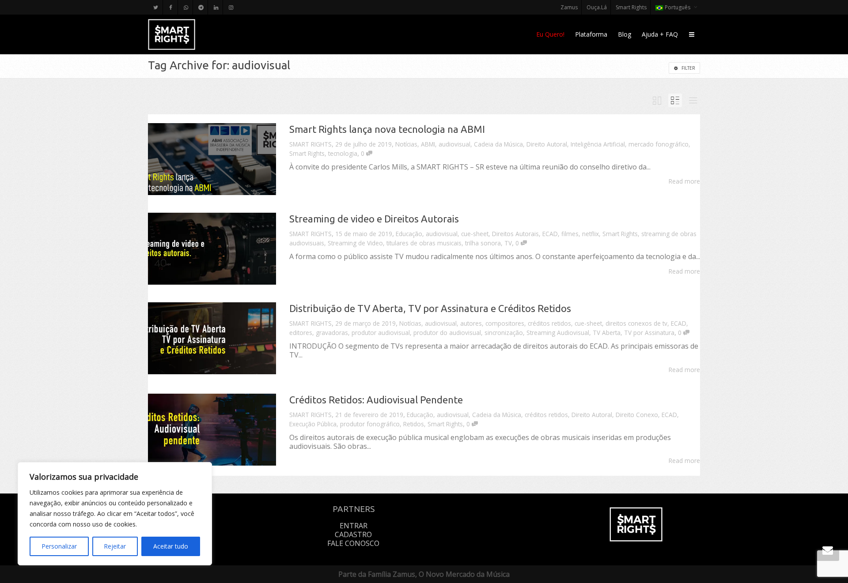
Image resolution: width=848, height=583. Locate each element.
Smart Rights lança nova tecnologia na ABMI (387, 129)
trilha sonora (483, 243)
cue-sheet (474, 233)
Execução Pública (313, 424)
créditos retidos (549, 323)
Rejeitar (115, 546)
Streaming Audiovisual (557, 332)
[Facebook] (170, 7)
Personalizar (59, 546)
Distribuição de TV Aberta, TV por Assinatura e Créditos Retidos (430, 308)
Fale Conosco (353, 543)
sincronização (504, 332)
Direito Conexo (637, 414)
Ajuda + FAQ (660, 34)
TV (508, 243)
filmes (570, 233)
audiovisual (454, 144)
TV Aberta (607, 332)
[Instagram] (230, 7)
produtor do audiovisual (447, 332)
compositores (504, 323)
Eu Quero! (550, 34)
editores (300, 332)
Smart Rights (631, 7)
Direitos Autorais (515, 233)
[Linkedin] (215, 7)
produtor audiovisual (381, 332)
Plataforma (591, 34)
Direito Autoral (546, 144)
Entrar (353, 525)
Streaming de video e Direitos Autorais (374, 218)
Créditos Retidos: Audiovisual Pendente (376, 399)
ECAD (550, 233)
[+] (212, 159)
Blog (624, 34)
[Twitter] (155, 7)
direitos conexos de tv (636, 323)
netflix (590, 233)
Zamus (569, 7)
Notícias (406, 144)
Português (677, 7)
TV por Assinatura (649, 332)
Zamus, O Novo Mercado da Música (451, 574)
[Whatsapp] (185, 7)
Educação (409, 233)
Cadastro (353, 534)
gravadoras (332, 332)
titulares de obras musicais (424, 243)
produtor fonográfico (370, 424)
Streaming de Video (355, 243)
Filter (687, 68)
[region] (115, 513)
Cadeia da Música (498, 144)
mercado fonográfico (658, 144)
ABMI (428, 144)
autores (471, 323)
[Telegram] (200, 7)
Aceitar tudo (170, 546)
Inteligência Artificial (598, 144)
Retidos (413, 424)
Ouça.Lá (597, 7)
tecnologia (342, 153)
